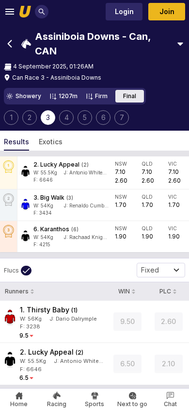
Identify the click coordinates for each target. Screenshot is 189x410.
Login (124, 11)
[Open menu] (10, 11)
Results (16, 141)
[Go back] (10, 44)
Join (166, 11)
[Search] (41, 11)
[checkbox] (18, 270)
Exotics (51, 141)
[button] (97, 43)
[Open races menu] (180, 44)
